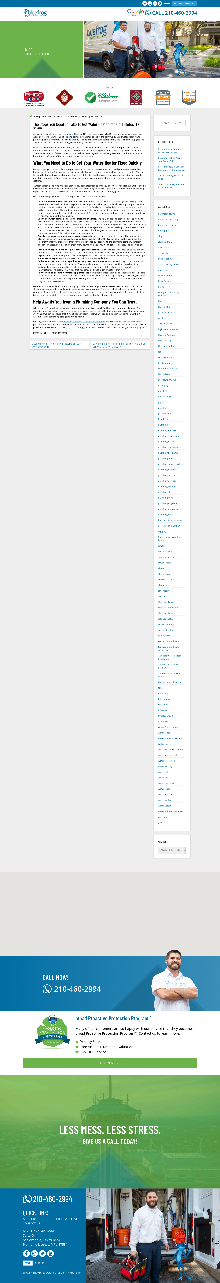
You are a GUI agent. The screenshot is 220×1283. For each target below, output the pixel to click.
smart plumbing (166, 624)
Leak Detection (165, 357)
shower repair (165, 579)
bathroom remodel (167, 225)
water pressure (165, 794)
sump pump (164, 635)
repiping (162, 531)
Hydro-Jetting (164, 340)
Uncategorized (165, 715)
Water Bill (163, 721)
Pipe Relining (164, 396)
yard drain (163, 822)
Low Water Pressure (168, 368)
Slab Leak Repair (166, 613)
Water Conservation (168, 727)
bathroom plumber (167, 213)
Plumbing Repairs (167, 469)
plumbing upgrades (168, 509)
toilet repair (164, 699)
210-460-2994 (181, 12)
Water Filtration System (170, 738)
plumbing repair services (170, 464)
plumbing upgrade (167, 503)
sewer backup (165, 551)
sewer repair (164, 562)
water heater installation (170, 749)
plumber (162, 408)
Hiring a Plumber (166, 335)
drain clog (163, 270)
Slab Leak (163, 596)
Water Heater (165, 744)
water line (163, 777)
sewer (161, 545)
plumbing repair (166, 458)
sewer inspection (166, 557)
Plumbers (163, 419)
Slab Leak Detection (168, 607)
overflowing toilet (167, 379)
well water (163, 817)
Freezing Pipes (165, 306)
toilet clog (163, 693)
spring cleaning (165, 630)
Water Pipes (164, 788)
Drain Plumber (165, 275)
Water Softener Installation (171, 811)
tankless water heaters (169, 682)
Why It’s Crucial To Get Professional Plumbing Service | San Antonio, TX (119, 345)
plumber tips (164, 413)
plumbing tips (165, 492)
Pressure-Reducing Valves (170, 520)
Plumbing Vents (166, 514)
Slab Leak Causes (166, 602)
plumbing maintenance (169, 447)
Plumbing (163, 424)
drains (161, 286)
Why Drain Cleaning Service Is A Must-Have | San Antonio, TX (57, 345)
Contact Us (31, 1223)
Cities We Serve (67, 1219)
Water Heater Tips (167, 760)
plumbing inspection (168, 436)
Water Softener (165, 805)
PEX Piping (163, 385)
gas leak (162, 318)
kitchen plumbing (167, 346)
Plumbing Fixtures (167, 430)
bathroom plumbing (168, 219)
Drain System (164, 281)
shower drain (164, 574)
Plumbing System (166, 486)
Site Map (59, 1272)
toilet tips (163, 704)
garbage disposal (166, 312)
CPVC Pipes (163, 247)
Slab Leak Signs (165, 618)
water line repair (166, 783)
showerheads (164, 585)
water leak (163, 772)
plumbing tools (165, 497)
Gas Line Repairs (166, 323)
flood (160, 301)
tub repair (163, 710)
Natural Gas (164, 374)
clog (160, 236)
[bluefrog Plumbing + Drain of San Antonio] (35, 13)
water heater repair (168, 755)
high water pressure (168, 329)
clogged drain (165, 241)
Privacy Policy (74, 1272)
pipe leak (162, 391)
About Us (30, 1219)
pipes (161, 402)
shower (161, 568)
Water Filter (164, 732)
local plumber (165, 363)
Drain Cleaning (165, 258)
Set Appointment (184, 3)
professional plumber (169, 525)
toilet (161, 687)
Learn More (110, 1063)
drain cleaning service (169, 264)
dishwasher (163, 253)
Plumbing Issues (166, 441)
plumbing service (166, 475)
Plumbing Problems (168, 452)
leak (160, 351)
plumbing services (167, 480)
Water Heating (165, 766)
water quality (164, 800)
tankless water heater (169, 641)
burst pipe (163, 230)
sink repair (163, 590)
